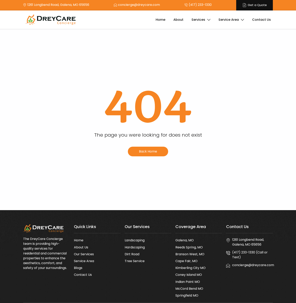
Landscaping (135, 240)
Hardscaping (135, 247)
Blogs (78, 268)
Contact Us (261, 19)
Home (160, 19)
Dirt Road (132, 254)
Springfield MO (186, 295)
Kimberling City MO (190, 268)
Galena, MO (184, 240)
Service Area (228, 19)
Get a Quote (257, 5)
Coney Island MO (188, 274)
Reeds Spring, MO (189, 247)
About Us (81, 247)
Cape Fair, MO (186, 261)
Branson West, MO (189, 254)
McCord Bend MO (189, 288)
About (178, 19)
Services (198, 19)
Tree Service (135, 261)
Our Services (84, 254)
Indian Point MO (187, 281)
